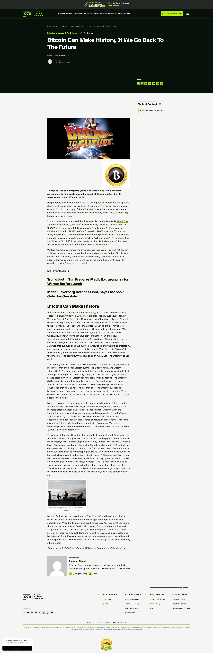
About (89, 622)
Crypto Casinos (178, 599)
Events (151, 608)
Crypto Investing (132, 608)
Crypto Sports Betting (181, 608)
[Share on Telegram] (153, 83)
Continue (17, 648)
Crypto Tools (130, 613)
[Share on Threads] (142, 83)
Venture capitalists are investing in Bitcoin (69, 250)
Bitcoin (100, 194)
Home (49, 26)
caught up (73, 202)
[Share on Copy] (161, 83)
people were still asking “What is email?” (90, 238)
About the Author (76, 557)
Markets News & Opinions (62, 33)
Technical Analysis (132, 604)
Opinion (105, 604)
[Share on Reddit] (145, 83)
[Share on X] (138, 83)
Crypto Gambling (179, 604)
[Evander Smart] (57, 566)
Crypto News (107, 599)
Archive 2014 (60, 26)
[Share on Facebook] (149, 83)
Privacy (107, 622)
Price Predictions (132, 599)
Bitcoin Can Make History (152, 110)
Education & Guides (157, 599)
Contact (98, 622)
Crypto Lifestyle (155, 604)
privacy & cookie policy (19, 643)
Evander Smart (64, 62)
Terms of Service (119, 622)
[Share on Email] (157, 83)
